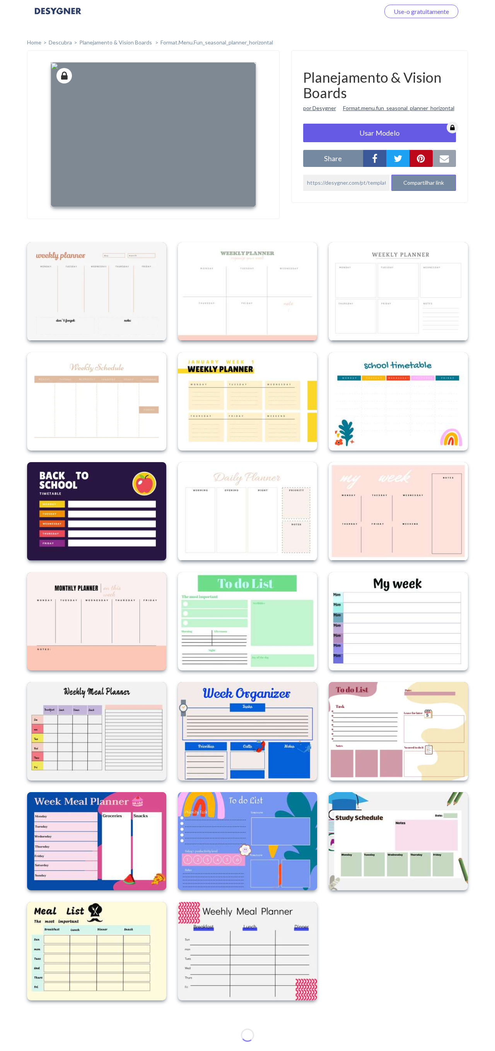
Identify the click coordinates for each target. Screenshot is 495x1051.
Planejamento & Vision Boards (116, 42)
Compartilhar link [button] (423, 182)
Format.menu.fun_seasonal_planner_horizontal (398, 108)
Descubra (60, 42)
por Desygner (319, 108)
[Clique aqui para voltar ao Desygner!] (58, 16)
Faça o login (355, 11)
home (34, 42)
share (333, 158)
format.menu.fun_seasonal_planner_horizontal (216, 42)
